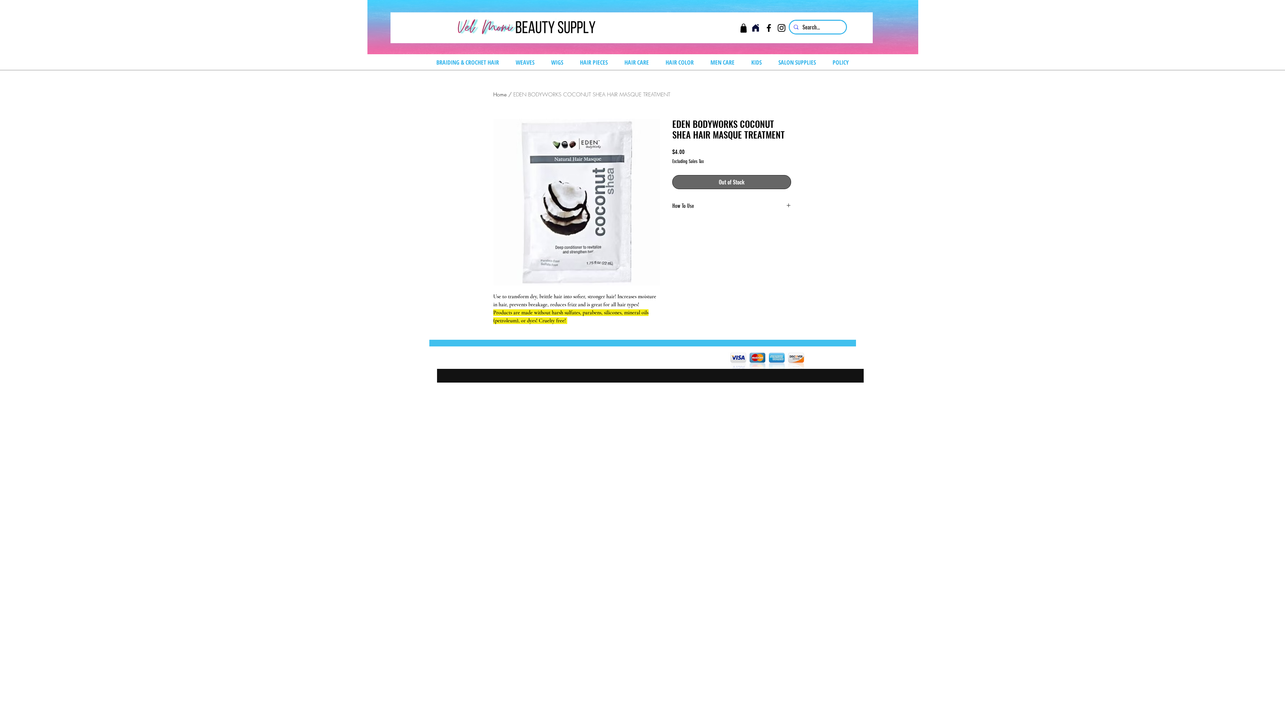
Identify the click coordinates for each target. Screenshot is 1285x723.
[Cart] (743, 27)
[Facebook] (769, 28)
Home (500, 94)
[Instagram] (781, 28)
